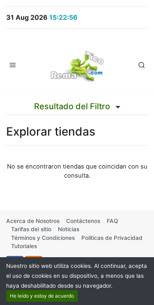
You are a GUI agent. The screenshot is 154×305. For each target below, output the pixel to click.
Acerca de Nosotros (33, 221)
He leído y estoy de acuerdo (42, 296)
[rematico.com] (77, 64)
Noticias (68, 229)
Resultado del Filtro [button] (73, 106)
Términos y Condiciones (43, 238)
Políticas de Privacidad (112, 238)
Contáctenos (83, 221)
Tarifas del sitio (31, 229)
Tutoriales (24, 246)
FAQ (112, 221)
